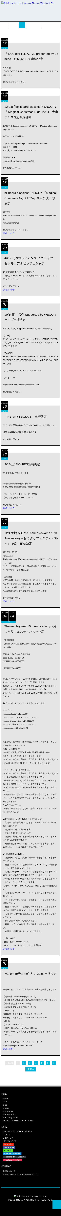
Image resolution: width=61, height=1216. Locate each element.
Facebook (9, 1147)
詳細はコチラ (9, 233)
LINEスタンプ (9, 1141)
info (5, 25)
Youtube (8, 1144)
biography (34, 25)
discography (51, 25)
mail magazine (10, 1118)
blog (5, 1105)
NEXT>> (30, 1069)
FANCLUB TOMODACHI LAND (18, 1121)
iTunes (6, 1135)
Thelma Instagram (14, 1157)
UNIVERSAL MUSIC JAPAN (17, 1132)
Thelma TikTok (12, 1160)
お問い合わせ (9, 1171)
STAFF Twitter (12, 1154)
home (6, 1099)
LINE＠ (8, 1151)
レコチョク (8, 1138)
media (13, 25)
